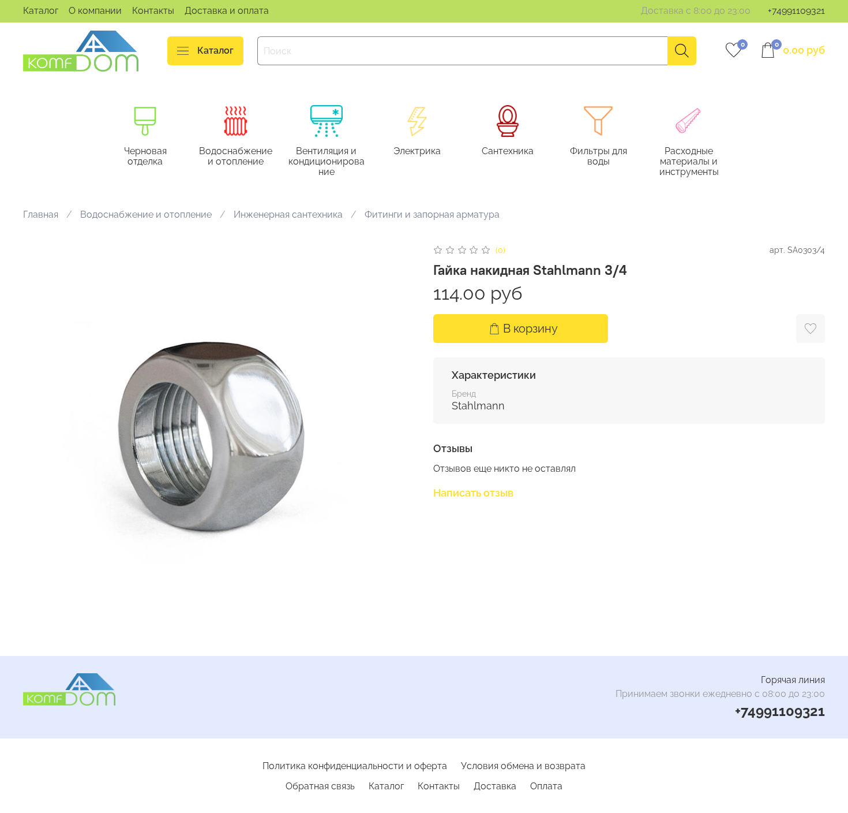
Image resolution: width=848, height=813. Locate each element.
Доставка (495, 786)
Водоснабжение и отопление (235, 156)
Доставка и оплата (227, 10)
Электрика (417, 151)
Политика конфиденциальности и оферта (354, 765)
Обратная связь (320, 786)
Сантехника (508, 151)
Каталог (40, 10)
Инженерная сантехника (288, 214)
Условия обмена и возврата (523, 765)
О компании (95, 10)
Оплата (546, 786)
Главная (40, 214)
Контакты (153, 10)
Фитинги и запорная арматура (432, 214)
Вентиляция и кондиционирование (326, 162)
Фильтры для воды (598, 156)
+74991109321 (796, 10)
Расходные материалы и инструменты (689, 162)
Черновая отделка (145, 156)
